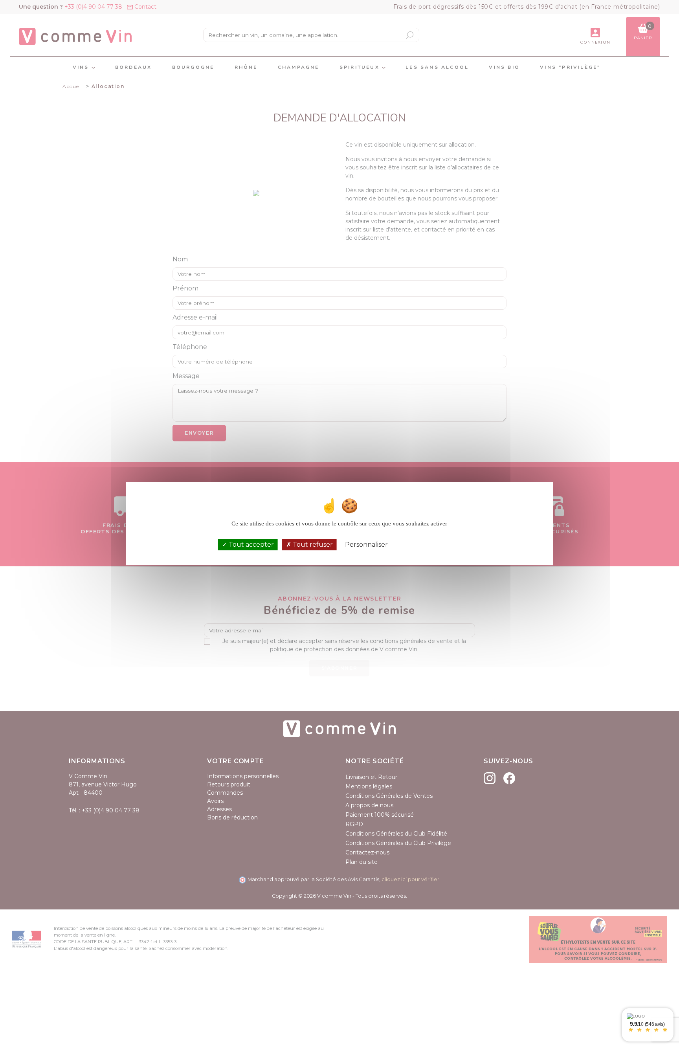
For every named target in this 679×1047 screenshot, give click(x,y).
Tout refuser (312, 544)
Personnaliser (366, 544)
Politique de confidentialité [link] (428, 545)
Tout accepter (250, 544)
